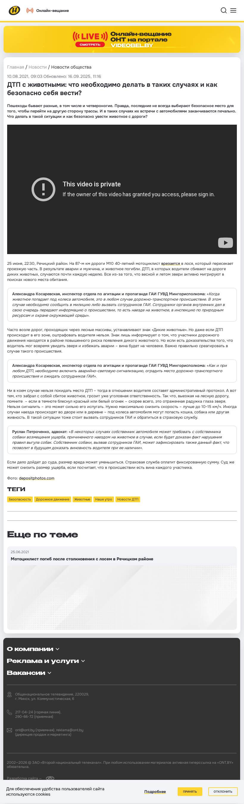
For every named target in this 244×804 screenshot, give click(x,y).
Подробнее (155, 791)
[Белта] (48, 778)
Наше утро (103, 499)
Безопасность (20, 499)
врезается (171, 263)
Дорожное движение (52, 499)
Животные (82, 499)
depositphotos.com (36, 478)
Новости (38, 67)
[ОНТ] (14, 10)
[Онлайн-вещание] (122, 39)
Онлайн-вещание (52, 10)
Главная (15, 67)
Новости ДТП (127, 499)
